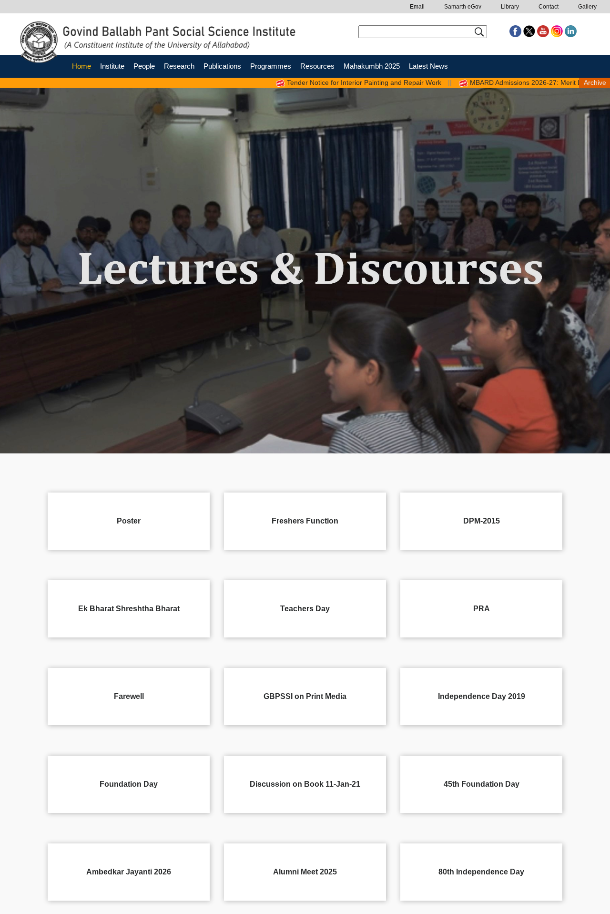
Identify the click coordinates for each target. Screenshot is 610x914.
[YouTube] (544, 30)
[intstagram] (558, 30)
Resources (317, 66)
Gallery (587, 6)
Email (417, 6)
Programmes (270, 66)
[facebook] (516, 30)
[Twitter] (530, 30)
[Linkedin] (571, 30)
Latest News (428, 66)
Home (81, 66)
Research (179, 66)
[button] (21, 271)
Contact (549, 6)
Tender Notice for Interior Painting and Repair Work (330, 82)
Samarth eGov (462, 6)
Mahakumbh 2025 (372, 66)
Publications (222, 66)
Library (510, 6)
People (144, 66)
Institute (112, 66)
